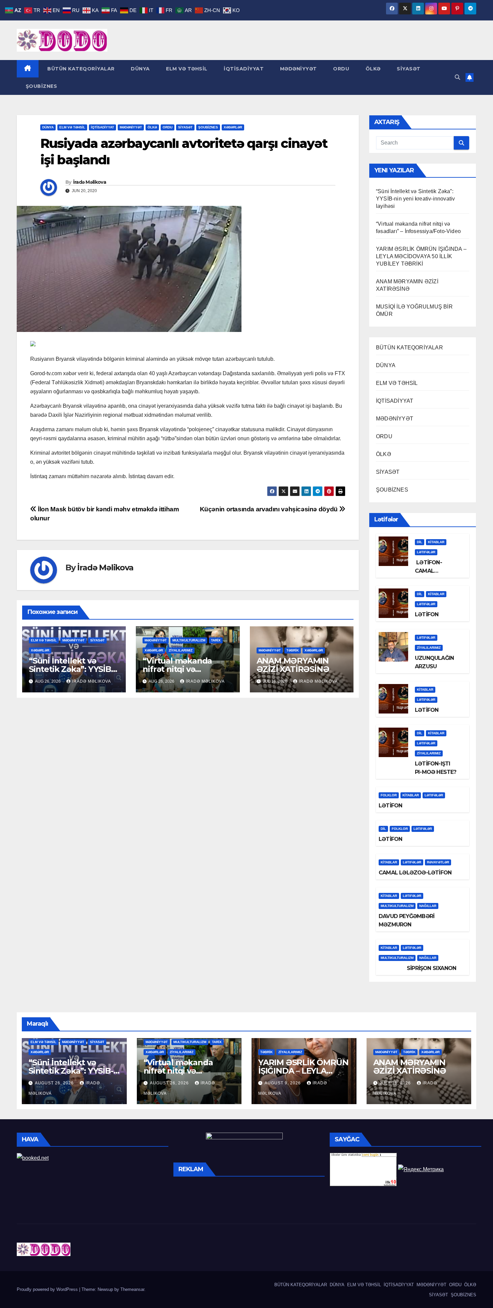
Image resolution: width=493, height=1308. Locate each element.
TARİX (216, 640)
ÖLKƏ (372, 69)
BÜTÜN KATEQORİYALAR (80, 69)
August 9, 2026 (283, 1083)
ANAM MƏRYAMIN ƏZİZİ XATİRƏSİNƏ (293, 665)
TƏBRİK (292, 650)
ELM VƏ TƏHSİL (186, 69)
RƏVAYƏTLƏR (438, 862)
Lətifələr (426, 552)
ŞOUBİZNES (40, 86)
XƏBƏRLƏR (233, 127)
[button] (457, 77)
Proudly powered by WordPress (48, 1289)
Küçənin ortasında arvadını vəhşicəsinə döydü (269, 509)
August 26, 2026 (55, 1083)
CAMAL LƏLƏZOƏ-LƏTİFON (415, 872)
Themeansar (132, 1289)
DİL (419, 542)
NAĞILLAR (427, 906)
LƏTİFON (426, 614)
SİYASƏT (408, 69)
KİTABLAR (436, 542)
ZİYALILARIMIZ (181, 650)
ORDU (340, 69)
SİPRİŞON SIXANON (417, 968)
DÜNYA (139, 69)
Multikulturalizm (188, 640)
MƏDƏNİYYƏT (297, 69)
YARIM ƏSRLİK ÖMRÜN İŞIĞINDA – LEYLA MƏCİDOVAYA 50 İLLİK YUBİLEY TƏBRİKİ (421, 256)
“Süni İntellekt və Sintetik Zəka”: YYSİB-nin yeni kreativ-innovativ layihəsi (415, 198)
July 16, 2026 (396, 1083)
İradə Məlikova (89, 182)
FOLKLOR (389, 795)
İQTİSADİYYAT (243, 69)
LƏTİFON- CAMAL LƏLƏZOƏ (428, 570)
